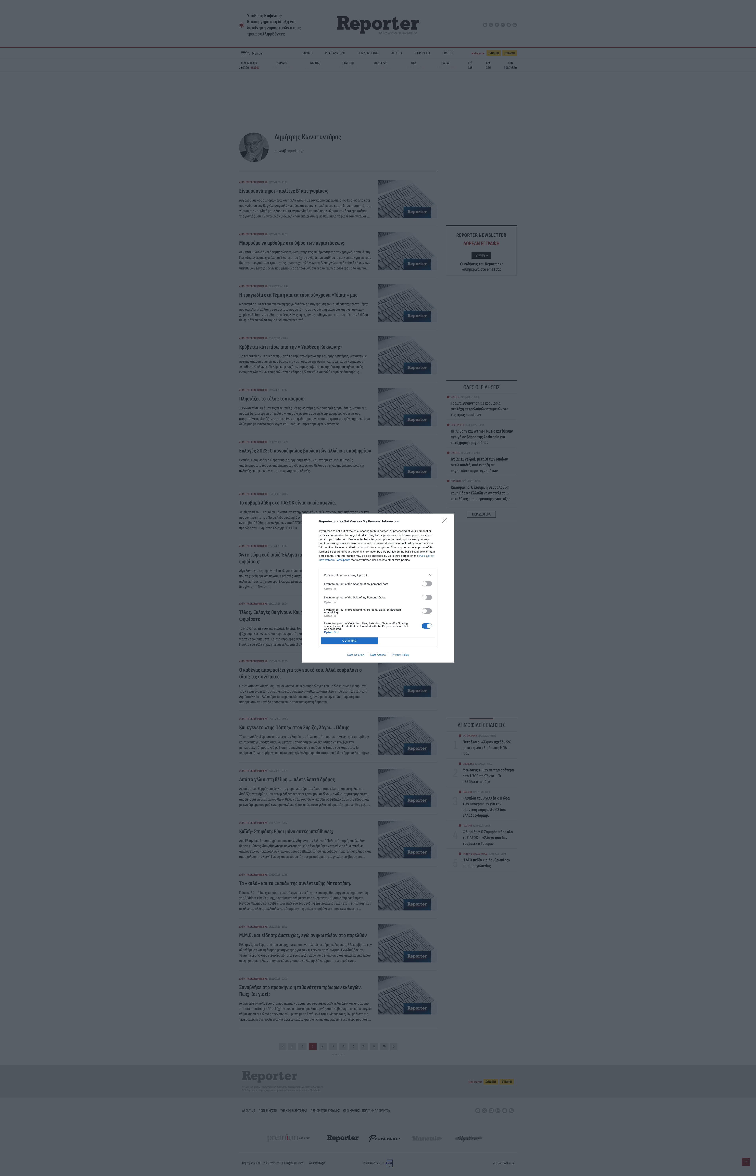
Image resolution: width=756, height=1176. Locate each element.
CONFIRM (349, 640)
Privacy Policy (400, 654)
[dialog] (378, 588)
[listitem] (378, 575)
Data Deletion (355, 654)
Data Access (378, 654)
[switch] (427, 583)
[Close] (446, 521)
